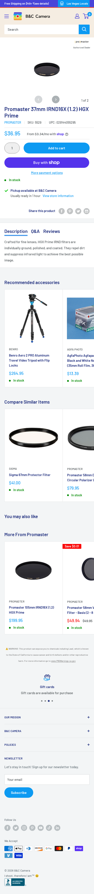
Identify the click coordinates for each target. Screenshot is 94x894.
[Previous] (38, 99)
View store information (58, 196)
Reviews (51, 231)
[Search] (84, 29)
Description (16, 231)
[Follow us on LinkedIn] (57, 828)
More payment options (47, 173)
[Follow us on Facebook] (7, 828)
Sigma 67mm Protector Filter (29, 475)
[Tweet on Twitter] (78, 210)
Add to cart (56, 148)
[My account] (77, 16)
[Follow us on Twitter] (16, 828)
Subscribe (19, 792)
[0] (86, 16)
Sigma (13, 468)
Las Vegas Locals (77, 3)
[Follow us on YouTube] (41, 828)
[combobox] (41, 29)
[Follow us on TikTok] (49, 828)
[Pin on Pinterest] (70, 210)
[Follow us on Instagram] (24, 828)
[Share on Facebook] (62, 210)
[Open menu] (6, 16)
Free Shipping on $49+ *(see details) (26, 3)
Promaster (12, 122)
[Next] (55, 99)
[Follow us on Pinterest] (32, 828)
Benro (13, 349)
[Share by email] (87, 210)
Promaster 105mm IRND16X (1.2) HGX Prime (31, 609)
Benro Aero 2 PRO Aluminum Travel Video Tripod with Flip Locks (29, 360)
